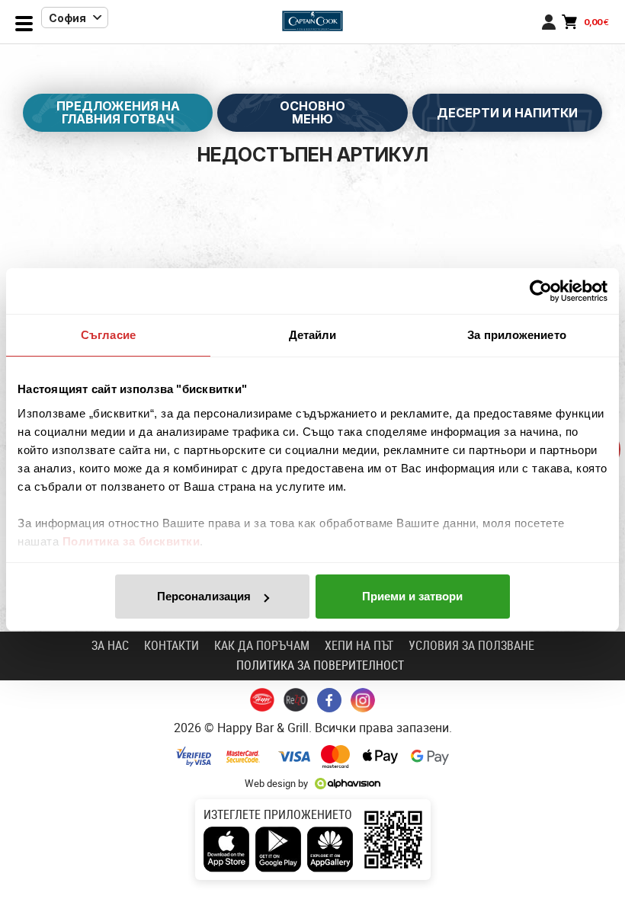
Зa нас (110, 645)
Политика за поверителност (320, 665)
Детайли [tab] (313, 334)
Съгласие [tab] (108, 334)
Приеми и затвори (412, 596)
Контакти (171, 645)
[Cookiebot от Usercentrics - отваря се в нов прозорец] (540, 291)
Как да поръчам (261, 645)
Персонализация (204, 596)
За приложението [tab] (516, 334)
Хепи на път (359, 645)
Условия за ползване (471, 645)
